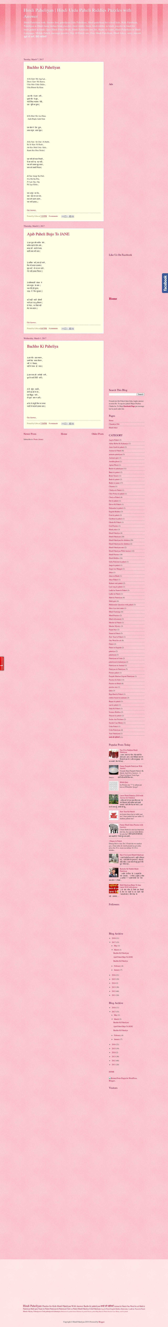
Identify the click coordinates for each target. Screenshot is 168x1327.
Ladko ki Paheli (114, 594)
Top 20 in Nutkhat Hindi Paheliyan (129, 751)
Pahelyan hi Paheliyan (117, 669)
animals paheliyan (115, 454)
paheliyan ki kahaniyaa (117, 662)
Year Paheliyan (114, 733)
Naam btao (113, 629)
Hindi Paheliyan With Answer (120, 551)
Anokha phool (114, 461)
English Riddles (114, 511)
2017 (114, 942)
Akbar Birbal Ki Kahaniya (118, 443)
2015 (114, 979)
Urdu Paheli (113, 726)
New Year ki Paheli (116, 637)
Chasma (112, 486)
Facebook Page (129, 406)
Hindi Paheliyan (115, 536)
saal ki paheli (113, 705)
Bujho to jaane (114, 483)
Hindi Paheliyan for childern (119, 540)
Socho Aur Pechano (116, 719)
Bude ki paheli (114, 479)
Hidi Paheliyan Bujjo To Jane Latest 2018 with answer (130, 886)
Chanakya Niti (114, 424)
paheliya (112, 651)
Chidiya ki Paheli (115, 490)
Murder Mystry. (114, 626)
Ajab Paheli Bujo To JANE (48, 233)
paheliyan (112, 654)
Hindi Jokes (113, 427)
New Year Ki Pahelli (127, 811)
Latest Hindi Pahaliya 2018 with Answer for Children (131, 796)
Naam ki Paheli (114, 633)
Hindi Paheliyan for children (119, 544)
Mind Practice (114, 615)
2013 (114, 987)
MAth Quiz (124, 782)
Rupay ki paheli (114, 701)
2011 (114, 995)
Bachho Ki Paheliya (42, 346)
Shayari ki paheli (115, 715)
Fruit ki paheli (114, 515)
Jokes (111, 572)
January (117, 970)
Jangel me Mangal (115, 569)
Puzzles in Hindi (115, 683)
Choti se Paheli (114, 497)
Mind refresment (115, 619)
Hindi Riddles (114, 558)
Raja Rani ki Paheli (116, 694)
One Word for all (115, 640)
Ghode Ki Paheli (115, 522)
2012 (114, 991)
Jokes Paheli (113, 579)
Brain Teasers (114, 475)
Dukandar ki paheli (116, 508)
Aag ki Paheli (114, 440)
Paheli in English (115, 647)
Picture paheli (114, 672)
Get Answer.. (31, 210)
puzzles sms (113, 687)
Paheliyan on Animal (116, 665)
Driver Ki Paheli (115, 504)
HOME (111, 1071)
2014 (114, 983)
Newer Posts (30, 433)
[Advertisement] (71, 47)
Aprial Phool (113, 465)
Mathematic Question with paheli (121, 604)
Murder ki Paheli (115, 622)
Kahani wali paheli (116, 583)
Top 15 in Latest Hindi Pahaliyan (132, 855)
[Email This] (63, 216)
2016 (114, 975)
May (116, 945)
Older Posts (98, 433)
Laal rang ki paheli (115, 586)
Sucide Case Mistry (116, 723)
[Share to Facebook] (70, 216)
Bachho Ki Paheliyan (43, 67)
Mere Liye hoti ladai (116, 608)
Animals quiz (114, 458)
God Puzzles (113, 526)
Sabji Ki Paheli (114, 708)
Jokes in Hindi (114, 576)
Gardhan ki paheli (115, 518)
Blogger (101, 1322)
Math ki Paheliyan (115, 597)
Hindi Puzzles (114, 554)
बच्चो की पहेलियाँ (114, 737)
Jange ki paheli (114, 565)
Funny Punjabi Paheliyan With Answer (131, 767)
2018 (114, 938)
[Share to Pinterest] (73, 216)
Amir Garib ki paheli (116, 447)
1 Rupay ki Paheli (115, 841)
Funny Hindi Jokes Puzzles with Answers (131, 826)
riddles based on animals (118, 697)
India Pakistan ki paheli (117, 561)
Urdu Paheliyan (114, 730)
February (117, 966)
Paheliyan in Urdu (115, 658)
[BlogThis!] (65, 216)
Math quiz (112, 601)
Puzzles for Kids (115, 680)
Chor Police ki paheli (116, 493)
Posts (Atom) (38, 439)
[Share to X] (68, 216)
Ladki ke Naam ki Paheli (118, 590)
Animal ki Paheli (115, 450)
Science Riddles (114, 712)
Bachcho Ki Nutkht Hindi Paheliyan (129, 870)
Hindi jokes (113, 529)
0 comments (53, 216)
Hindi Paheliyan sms (116, 547)
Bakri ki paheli (114, 472)
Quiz (110, 690)
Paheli (111, 644)
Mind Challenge (115, 611)
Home (64, 433)
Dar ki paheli (113, 501)
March (116, 949)
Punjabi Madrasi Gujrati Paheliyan (121, 676)
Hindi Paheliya (114, 533)
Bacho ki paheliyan (116, 468)
